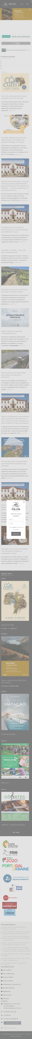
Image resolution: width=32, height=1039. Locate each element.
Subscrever (16, 534)
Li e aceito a (16, 528)
